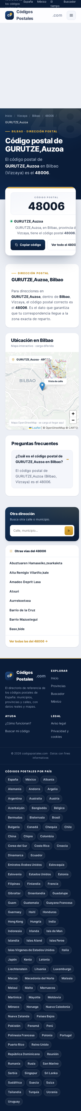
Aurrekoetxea (20, 601)
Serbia (12, 1073)
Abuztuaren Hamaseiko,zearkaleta (36, 563)
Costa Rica (41, 845)
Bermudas (15, 817)
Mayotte (34, 997)
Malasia (67, 978)
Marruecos (47, 987)
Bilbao (36, 115)
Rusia (31, 1063)
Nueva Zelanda (18, 1016)
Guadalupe (60, 893)
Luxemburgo (62, 969)
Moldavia (54, 997)
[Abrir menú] (71, 15)
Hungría (35, 921)
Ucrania (51, 1092)
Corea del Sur (17, 845)
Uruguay (14, 1101)
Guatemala (31, 902)
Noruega (32, 1006)
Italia (65, 950)
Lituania (40, 969)
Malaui (12, 987)
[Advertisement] (40, 65)
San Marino (51, 1063)
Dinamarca (15, 855)
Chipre (28, 836)
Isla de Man (54, 931)
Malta (29, 987)
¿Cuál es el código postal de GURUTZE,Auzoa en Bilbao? (39, 459)
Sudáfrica (15, 1082)
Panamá (33, 1025)
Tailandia (14, 1092)
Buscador (57, 693)
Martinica (14, 997)
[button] (42, 386)
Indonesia (15, 931)
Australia (35, 798)
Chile (68, 827)
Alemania (14, 789)
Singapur (31, 1073)
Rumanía (14, 1063)
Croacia (62, 845)
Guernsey (14, 912)
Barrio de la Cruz (22, 610)
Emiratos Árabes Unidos (25, 864)
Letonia (44, 959)
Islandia (13, 940)
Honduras (49, 912)
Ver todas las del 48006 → (28, 641)
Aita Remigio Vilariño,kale (29, 573)
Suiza (50, 1082)
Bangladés (39, 808)
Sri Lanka (51, 1073)
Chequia (51, 827)
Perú (49, 1025)
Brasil (56, 817)
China (12, 836)
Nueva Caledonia (58, 1006)
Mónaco (13, 1006)
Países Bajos (45, 1016)
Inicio (8, 115)
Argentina (15, 798)
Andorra (34, 789)
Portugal (66, 1035)
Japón (12, 959)
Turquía (34, 1092)
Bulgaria (14, 827)
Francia (53, 883)
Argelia (53, 789)
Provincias (58, 686)
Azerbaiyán (16, 808)
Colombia (47, 836)
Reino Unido (40, 1044)
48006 (49, 115)
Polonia (47, 1035)
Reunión (53, 1054)
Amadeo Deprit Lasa (25, 582)
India (52, 921)
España (13, 779)
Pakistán (14, 1025)
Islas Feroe (56, 940)
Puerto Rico (16, 1044)
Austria (54, 798)
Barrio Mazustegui (24, 619)
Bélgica (59, 808)
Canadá (32, 827)
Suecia (34, 1082)
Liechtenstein (17, 969)
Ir (69, 530)
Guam (12, 902)
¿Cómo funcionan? (18, 723)
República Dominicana (24, 1054)
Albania (48, 779)
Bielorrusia (37, 817)
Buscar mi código (17, 731)
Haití (32, 912)
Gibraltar (14, 893)
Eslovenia (15, 874)
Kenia (28, 959)
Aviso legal (58, 723)
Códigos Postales (34, 15)
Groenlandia (36, 893)
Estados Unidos (40, 874)
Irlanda (34, 931)
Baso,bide (17, 629)
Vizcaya (22, 115)
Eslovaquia (56, 864)
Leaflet (36, 427)
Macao (12, 978)
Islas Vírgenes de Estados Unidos (31, 950)
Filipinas (14, 883)
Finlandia (33, 883)
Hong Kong (15, 921)
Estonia (63, 874)
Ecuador (36, 855)
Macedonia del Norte (39, 978)
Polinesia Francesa (21, 1035)
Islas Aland (34, 940)
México (56, 701)
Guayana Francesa (59, 902)
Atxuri (14, 591)
